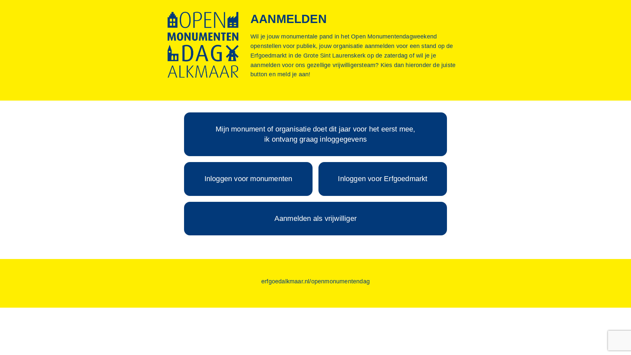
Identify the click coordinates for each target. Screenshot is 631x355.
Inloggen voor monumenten (248, 179)
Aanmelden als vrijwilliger (315, 218)
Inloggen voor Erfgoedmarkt (382, 179)
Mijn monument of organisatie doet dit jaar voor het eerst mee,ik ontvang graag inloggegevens (315, 134)
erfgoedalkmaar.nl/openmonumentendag (315, 281)
